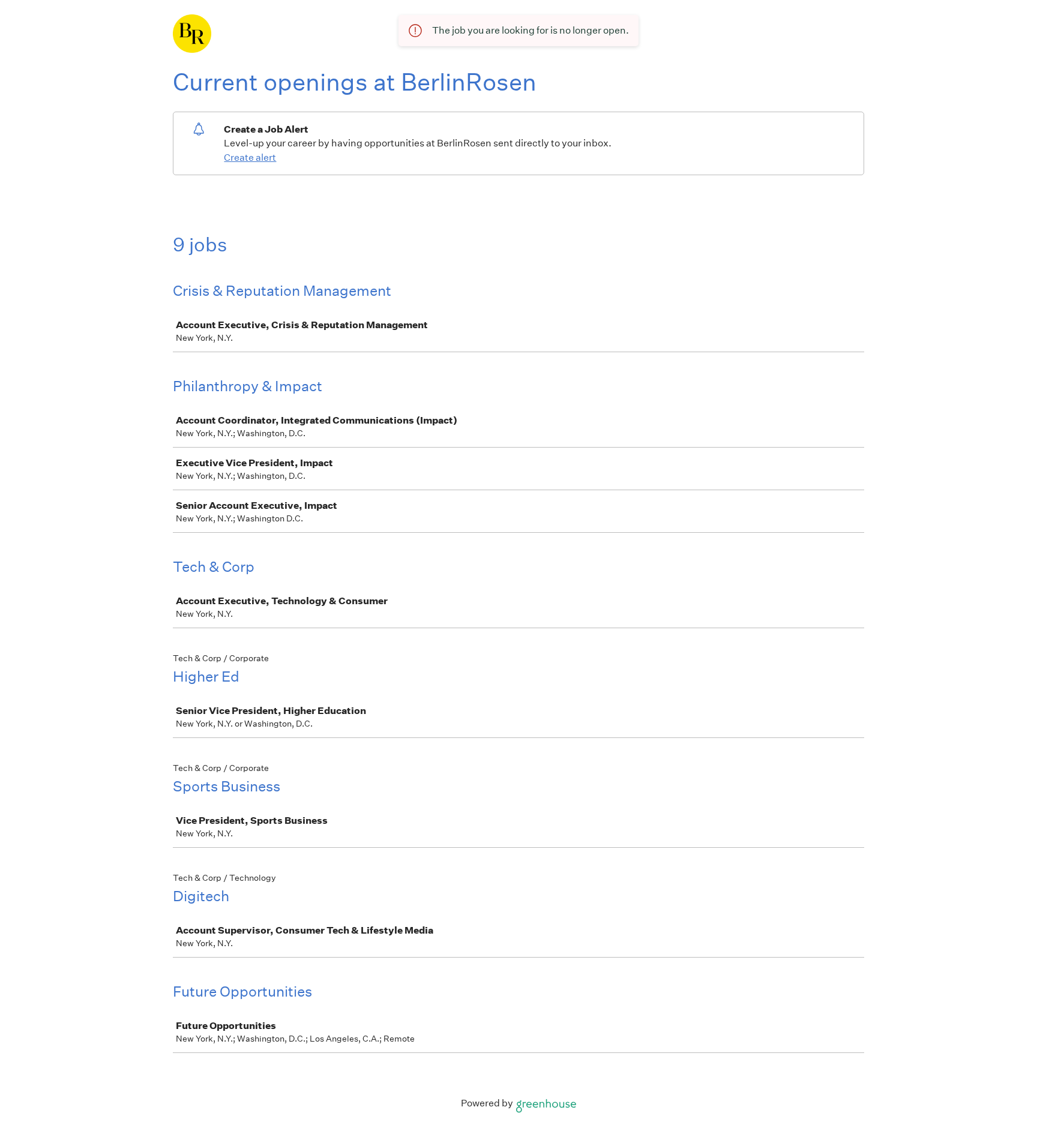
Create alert (250, 157)
